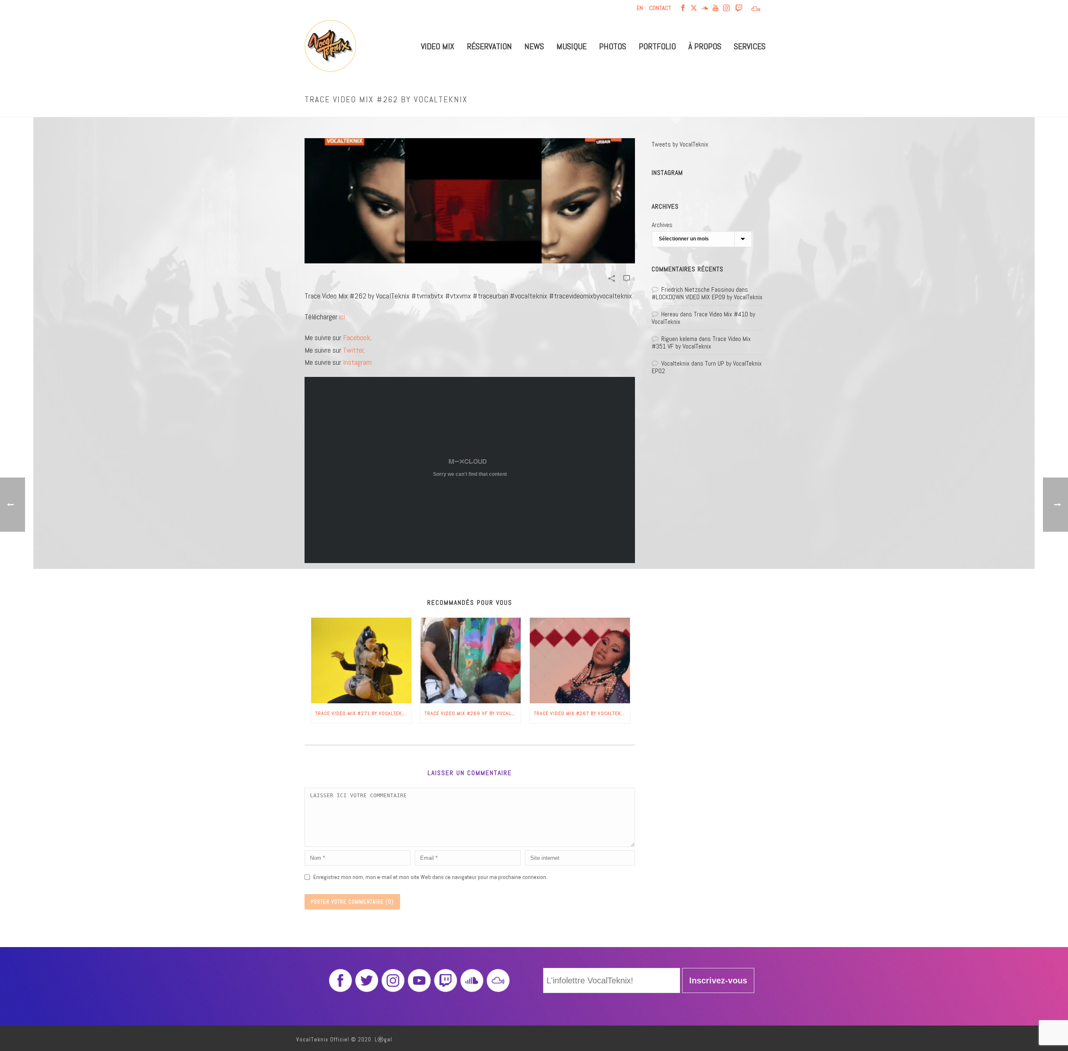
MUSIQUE (572, 46)
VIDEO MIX (437, 46)
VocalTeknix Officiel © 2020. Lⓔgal (344, 1039)
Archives (662, 224)
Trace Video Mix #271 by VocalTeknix (362, 713)
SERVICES (750, 46)
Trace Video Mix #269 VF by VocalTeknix (473, 713)
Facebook (356, 337)
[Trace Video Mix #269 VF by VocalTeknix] (471, 660)
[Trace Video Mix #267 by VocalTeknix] (580, 660)
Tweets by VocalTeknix (680, 144)
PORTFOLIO (657, 46)
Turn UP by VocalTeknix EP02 (707, 367)
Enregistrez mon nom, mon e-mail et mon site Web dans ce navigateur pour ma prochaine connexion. (430, 877)
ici (342, 316)
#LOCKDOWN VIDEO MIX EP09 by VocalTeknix (707, 297)
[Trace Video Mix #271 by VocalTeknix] (361, 660)
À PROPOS (704, 46)
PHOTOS (612, 46)
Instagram (357, 362)
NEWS (534, 46)
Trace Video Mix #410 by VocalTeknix (703, 318)
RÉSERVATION (489, 46)
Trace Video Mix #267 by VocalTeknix (581, 713)
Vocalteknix (675, 363)
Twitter (353, 350)
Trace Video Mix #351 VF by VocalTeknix (701, 342)
